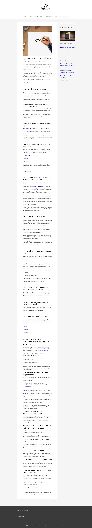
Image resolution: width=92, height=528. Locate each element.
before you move (45, 350)
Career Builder (27, 155)
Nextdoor (31, 416)
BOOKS (18, 513)
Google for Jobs (25, 164)
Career (24, 61)
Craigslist (26, 325)
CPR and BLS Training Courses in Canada (67, 53)
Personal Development (29, 61)
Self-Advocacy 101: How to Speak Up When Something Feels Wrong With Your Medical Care (67, 65)
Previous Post (20, 501)
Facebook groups (46, 241)
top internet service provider (33, 273)
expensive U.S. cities (26, 393)
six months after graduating (38, 293)
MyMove (36, 487)
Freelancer (27, 328)
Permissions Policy (20, 516)
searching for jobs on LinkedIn (35, 186)
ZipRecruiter (27, 161)
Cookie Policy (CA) (20, 514)
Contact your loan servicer (37, 295)
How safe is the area (28, 386)
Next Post (55, 501)
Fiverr (26, 326)
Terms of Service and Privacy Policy (23, 517)
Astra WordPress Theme (63, 525)
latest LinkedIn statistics (28, 128)
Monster (26, 159)
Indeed (26, 158)
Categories (64, 15)
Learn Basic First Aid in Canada (65, 56)
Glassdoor (27, 156)
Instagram (41, 242)
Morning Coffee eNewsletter (30, 331)
